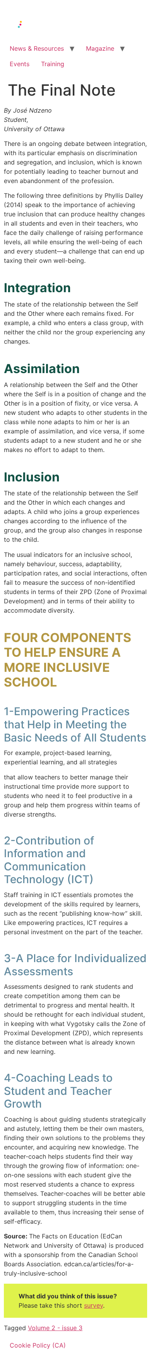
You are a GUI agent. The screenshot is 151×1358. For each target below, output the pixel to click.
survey (93, 1305)
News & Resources (37, 48)
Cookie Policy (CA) (38, 1345)
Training (52, 64)
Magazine (100, 48)
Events (19, 64)
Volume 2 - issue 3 (55, 1328)
